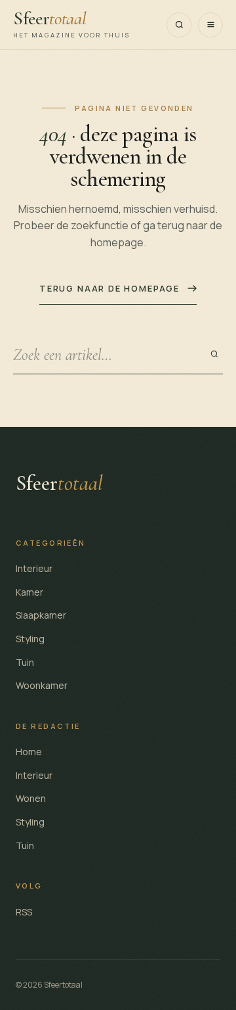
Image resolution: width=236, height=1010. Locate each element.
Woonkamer (42, 685)
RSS (24, 912)
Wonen (31, 798)
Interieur (34, 568)
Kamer (29, 592)
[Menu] (210, 24)
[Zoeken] (179, 24)
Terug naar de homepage (109, 288)
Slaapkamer (41, 615)
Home (29, 751)
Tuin (25, 662)
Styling (30, 638)
